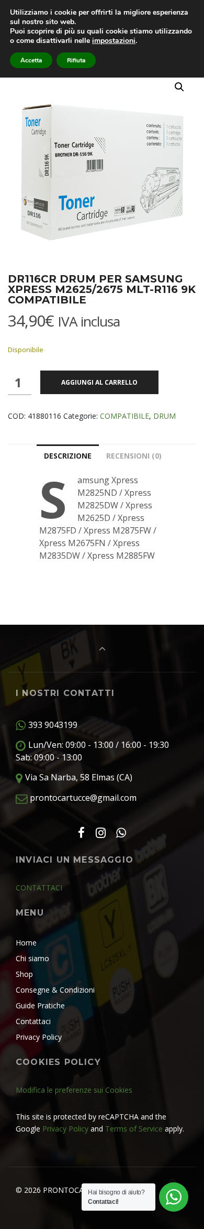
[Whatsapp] (121, 832)
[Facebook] (81, 832)
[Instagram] (100, 832)
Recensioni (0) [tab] (134, 456)
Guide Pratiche (40, 1005)
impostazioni (113, 41)
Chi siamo (32, 958)
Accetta (31, 60)
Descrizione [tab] (68, 456)
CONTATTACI (39, 888)
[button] (179, 87)
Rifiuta (76, 60)
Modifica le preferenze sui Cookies (74, 1090)
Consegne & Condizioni (55, 990)
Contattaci (33, 1021)
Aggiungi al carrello (99, 382)
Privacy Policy (39, 1037)
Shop (24, 974)
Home (26, 943)
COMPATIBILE (124, 416)
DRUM (164, 416)
